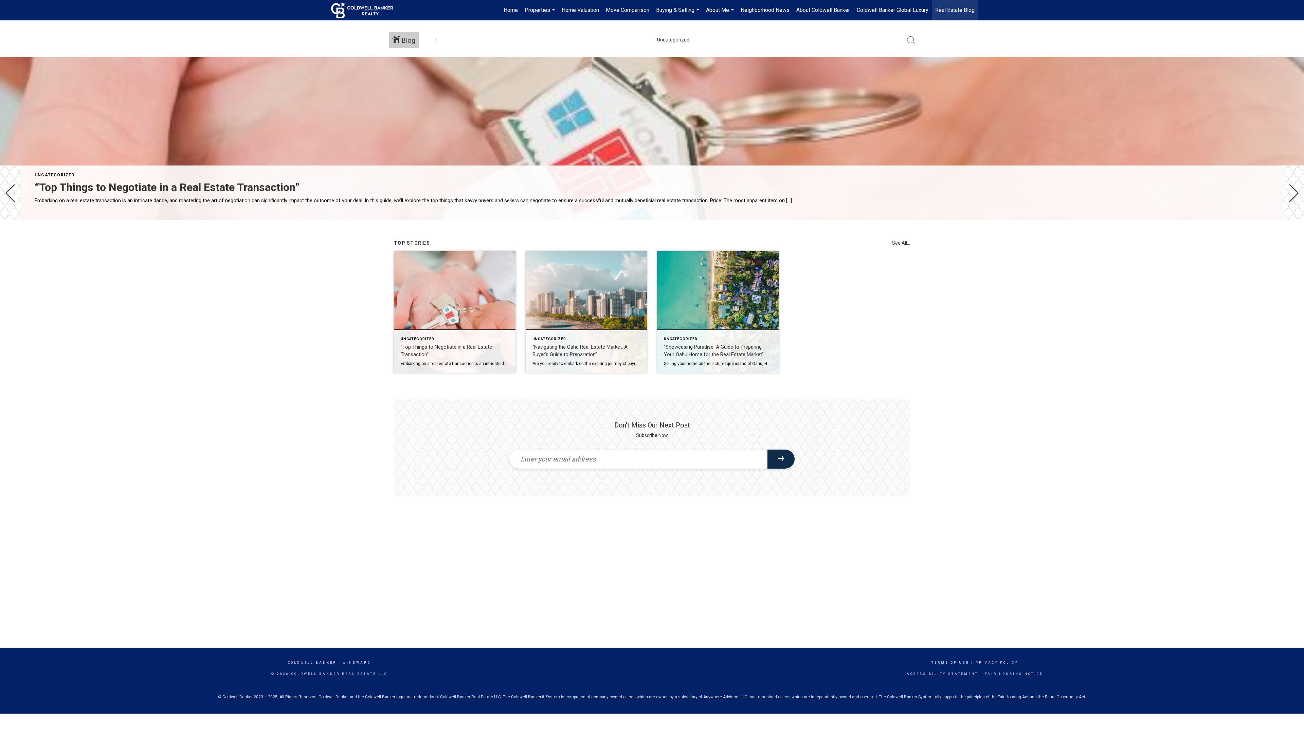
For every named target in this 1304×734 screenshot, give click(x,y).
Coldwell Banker (312, 662)
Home (511, 10)
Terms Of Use (950, 662)
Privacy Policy (997, 662)
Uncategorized (55, 175)
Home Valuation (580, 10)
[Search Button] (911, 40)
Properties (541, 13)
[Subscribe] (781, 459)
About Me (721, 13)
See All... (901, 243)
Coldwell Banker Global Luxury (892, 10)
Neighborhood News (765, 10)
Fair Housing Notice (1014, 674)
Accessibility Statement (942, 674)
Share (1293, 239)
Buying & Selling (678, 13)
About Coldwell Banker (823, 10)
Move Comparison (627, 10)
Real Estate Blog (955, 10)
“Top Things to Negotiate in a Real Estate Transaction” (167, 187)
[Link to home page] (365, 10)
